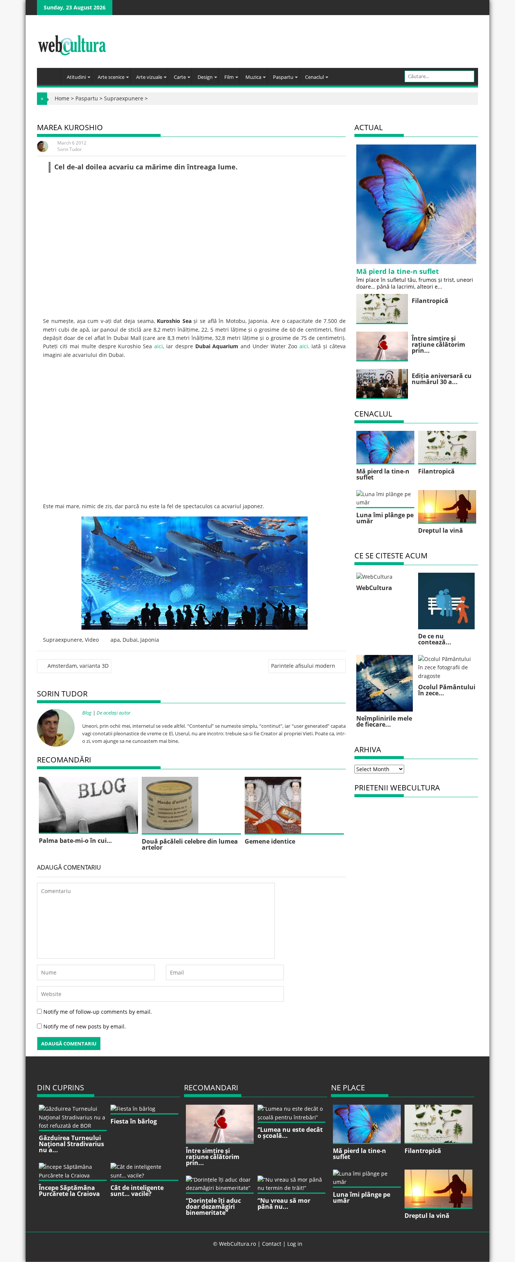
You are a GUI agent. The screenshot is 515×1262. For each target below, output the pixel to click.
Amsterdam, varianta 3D (78, 665)
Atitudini (76, 77)
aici (158, 346)
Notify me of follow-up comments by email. (97, 1011)
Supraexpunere (123, 98)
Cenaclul (314, 77)
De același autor (113, 712)
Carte (180, 77)
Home (62, 98)
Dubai (130, 639)
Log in (294, 1243)
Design (205, 77)
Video (92, 639)
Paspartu (283, 77)
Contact (271, 1243)
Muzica (253, 77)
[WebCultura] (51, 73)
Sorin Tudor (69, 149)
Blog (87, 712)
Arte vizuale (149, 77)
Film (229, 77)
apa (115, 639)
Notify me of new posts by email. (84, 1026)
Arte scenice (111, 77)
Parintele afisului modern (303, 665)
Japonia (149, 639)
